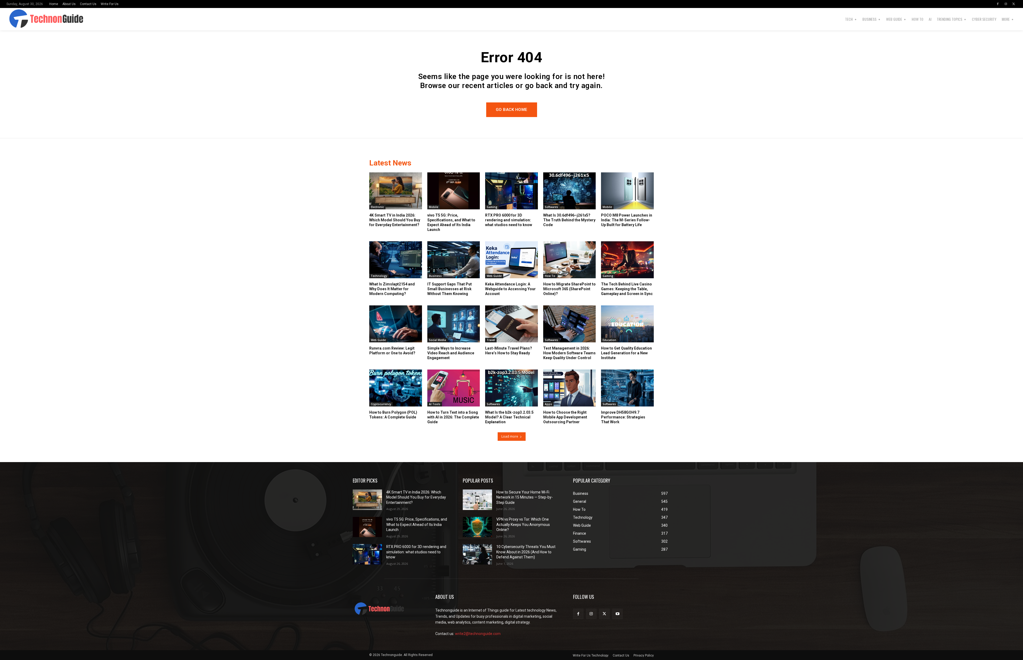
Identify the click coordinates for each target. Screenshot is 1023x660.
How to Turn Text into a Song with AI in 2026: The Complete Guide (453, 417)
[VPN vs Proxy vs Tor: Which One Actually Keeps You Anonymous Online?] (477, 527)
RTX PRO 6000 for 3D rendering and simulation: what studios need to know (508, 220)
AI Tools (434, 404)
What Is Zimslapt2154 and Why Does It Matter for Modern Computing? (392, 289)
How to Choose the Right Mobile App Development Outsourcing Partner (565, 417)
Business (435, 276)
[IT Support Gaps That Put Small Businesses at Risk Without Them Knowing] (453, 259)
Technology (379, 276)
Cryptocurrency (381, 404)
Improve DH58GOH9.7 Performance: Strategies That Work (623, 417)
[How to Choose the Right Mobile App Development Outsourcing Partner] (569, 388)
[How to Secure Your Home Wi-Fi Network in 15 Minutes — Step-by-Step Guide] (477, 499)
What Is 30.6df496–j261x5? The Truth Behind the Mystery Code (569, 220)
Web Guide (494, 276)
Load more (509, 436)
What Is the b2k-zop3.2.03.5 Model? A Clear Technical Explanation (509, 417)
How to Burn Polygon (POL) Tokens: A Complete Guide (393, 414)
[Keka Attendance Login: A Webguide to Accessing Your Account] (511, 259)
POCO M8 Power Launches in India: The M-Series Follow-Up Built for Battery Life (626, 220)
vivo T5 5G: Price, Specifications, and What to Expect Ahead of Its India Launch (416, 524)
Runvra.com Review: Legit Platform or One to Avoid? (392, 350)
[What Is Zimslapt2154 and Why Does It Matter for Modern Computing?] (395, 259)
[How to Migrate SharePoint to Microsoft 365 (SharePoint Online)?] (569, 259)
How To (550, 276)
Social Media (437, 340)
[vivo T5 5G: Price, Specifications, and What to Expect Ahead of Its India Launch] (453, 190)
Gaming (492, 207)
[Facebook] (998, 4)
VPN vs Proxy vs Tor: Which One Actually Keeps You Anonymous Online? (523, 524)
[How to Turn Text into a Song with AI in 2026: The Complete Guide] (453, 388)
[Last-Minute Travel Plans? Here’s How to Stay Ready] (511, 323)
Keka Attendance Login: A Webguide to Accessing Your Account (510, 289)
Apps (548, 404)
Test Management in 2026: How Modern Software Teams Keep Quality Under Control (569, 353)
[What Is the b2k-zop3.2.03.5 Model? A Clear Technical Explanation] (511, 388)
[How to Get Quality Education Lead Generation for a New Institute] (627, 323)
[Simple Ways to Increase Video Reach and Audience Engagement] (453, 323)
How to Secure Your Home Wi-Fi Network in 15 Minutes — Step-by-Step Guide (524, 497)
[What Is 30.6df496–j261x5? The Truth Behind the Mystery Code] (569, 190)
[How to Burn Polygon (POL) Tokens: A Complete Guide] (395, 388)
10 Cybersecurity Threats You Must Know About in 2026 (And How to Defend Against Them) (525, 552)
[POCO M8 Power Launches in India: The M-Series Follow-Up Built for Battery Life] (627, 190)
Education (609, 340)
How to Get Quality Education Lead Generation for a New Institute (626, 353)
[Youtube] (617, 614)
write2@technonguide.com (478, 634)
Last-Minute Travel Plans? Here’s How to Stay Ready (508, 350)
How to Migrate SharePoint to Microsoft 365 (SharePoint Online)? (569, 289)
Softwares (551, 207)
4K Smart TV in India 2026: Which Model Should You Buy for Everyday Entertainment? (394, 220)
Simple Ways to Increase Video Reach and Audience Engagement (450, 353)
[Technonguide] (40, 19)
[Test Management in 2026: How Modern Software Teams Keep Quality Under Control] (569, 323)
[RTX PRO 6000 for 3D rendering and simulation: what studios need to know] (511, 190)
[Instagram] (1006, 4)
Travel (491, 340)
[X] (1014, 4)
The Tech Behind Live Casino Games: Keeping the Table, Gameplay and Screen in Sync (627, 289)
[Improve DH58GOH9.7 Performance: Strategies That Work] (627, 388)
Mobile (433, 207)
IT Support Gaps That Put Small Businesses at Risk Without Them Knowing (449, 289)
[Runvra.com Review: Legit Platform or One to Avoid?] (395, 323)
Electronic (377, 207)
